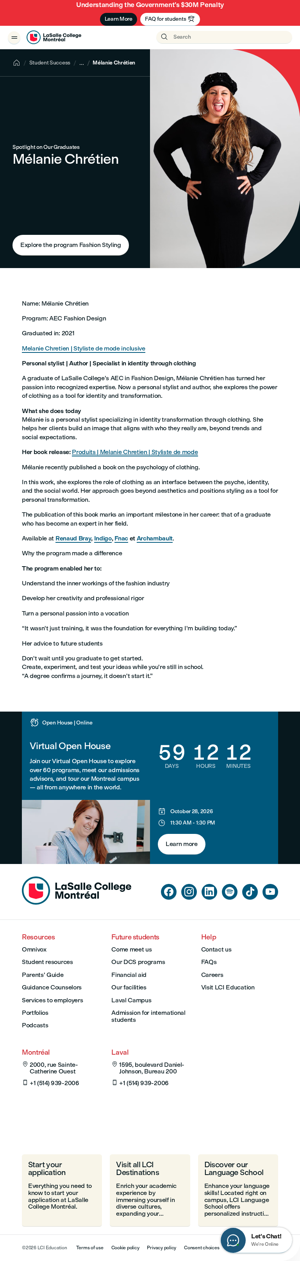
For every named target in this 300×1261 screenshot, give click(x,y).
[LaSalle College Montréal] (53, 37)
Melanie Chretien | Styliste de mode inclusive (83, 348)
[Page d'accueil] (76, 902)
